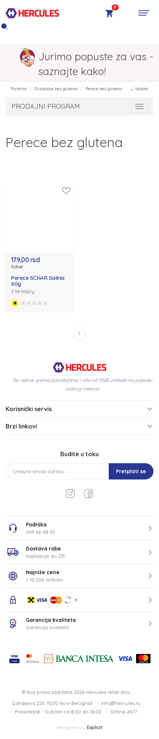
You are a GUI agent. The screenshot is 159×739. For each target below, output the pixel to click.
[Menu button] (143, 13)
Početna (19, 88)
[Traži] (4, 28)
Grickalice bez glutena (56, 88)
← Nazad (139, 88)
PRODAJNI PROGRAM (45, 106)
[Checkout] (109, 14)
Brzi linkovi (21, 426)
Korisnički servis (29, 409)
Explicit (94, 727)
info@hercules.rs (120, 703)
